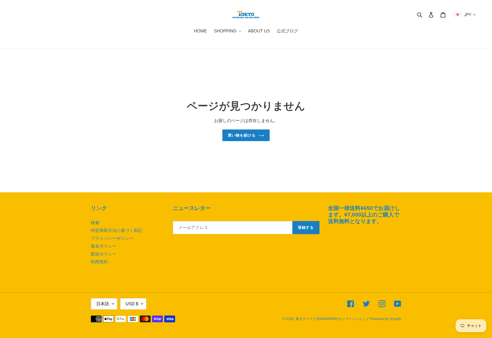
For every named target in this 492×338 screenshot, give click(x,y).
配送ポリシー (103, 254)
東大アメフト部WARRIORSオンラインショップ (332, 319)
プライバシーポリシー (112, 238)
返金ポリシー (103, 246)
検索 (95, 222)
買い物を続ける (242, 135)
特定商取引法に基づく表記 (116, 230)
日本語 (102, 303)
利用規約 (99, 261)
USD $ (132, 303)
